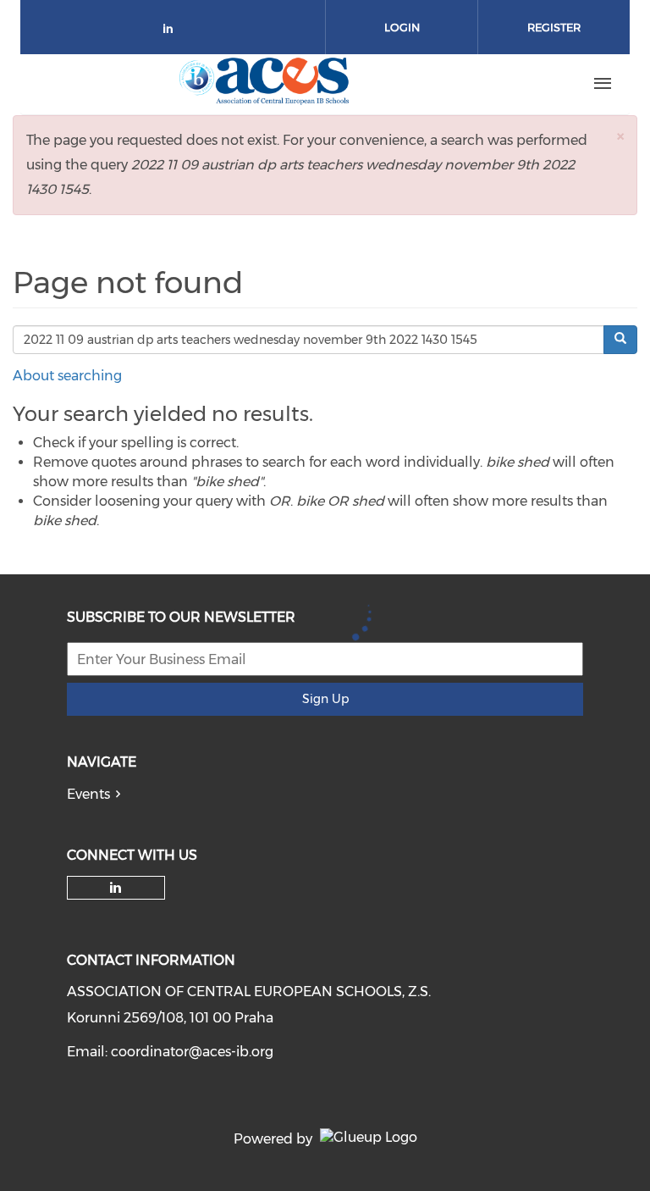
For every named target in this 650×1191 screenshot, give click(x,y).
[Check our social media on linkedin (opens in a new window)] (172, 32)
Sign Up (325, 698)
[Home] (266, 84)
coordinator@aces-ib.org (192, 1052)
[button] (620, 136)
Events (88, 794)
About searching (67, 376)
